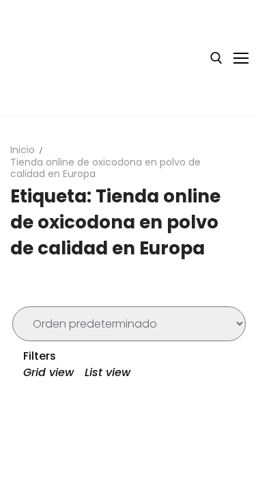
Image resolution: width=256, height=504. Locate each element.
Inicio (22, 150)
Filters (38, 356)
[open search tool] (216, 58)
